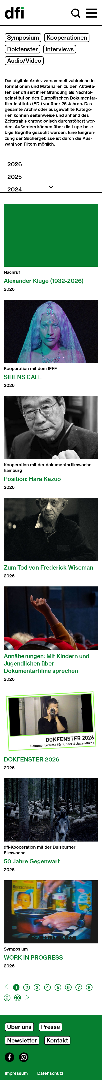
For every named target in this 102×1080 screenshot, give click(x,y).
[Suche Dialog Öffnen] (76, 13)
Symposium (23, 37)
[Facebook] (9, 1057)
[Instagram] (23, 1057)
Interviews (60, 49)
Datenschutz (50, 1073)
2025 (14, 176)
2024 (14, 189)
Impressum (16, 1073)
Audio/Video (24, 60)
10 (17, 998)
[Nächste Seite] (27, 997)
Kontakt (57, 1040)
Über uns (19, 1026)
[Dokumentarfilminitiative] (14, 13)
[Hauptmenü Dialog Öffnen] (91, 13)
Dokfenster (22, 49)
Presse (50, 1026)
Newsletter (22, 1040)
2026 (14, 164)
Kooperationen (66, 37)
